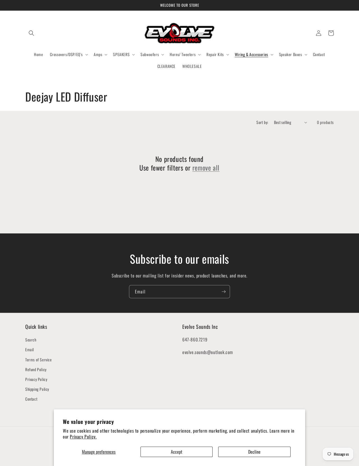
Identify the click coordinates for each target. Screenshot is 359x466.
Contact (31, 399)
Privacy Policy (36, 379)
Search (30, 340)
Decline (254, 451)
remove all (206, 167)
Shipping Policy (37, 389)
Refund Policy (36, 369)
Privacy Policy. (83, 436)
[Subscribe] (223, 291)
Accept (176, 451)
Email (29, 349)
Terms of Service (38, 359)
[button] (31, 33)
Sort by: (262, 122)
